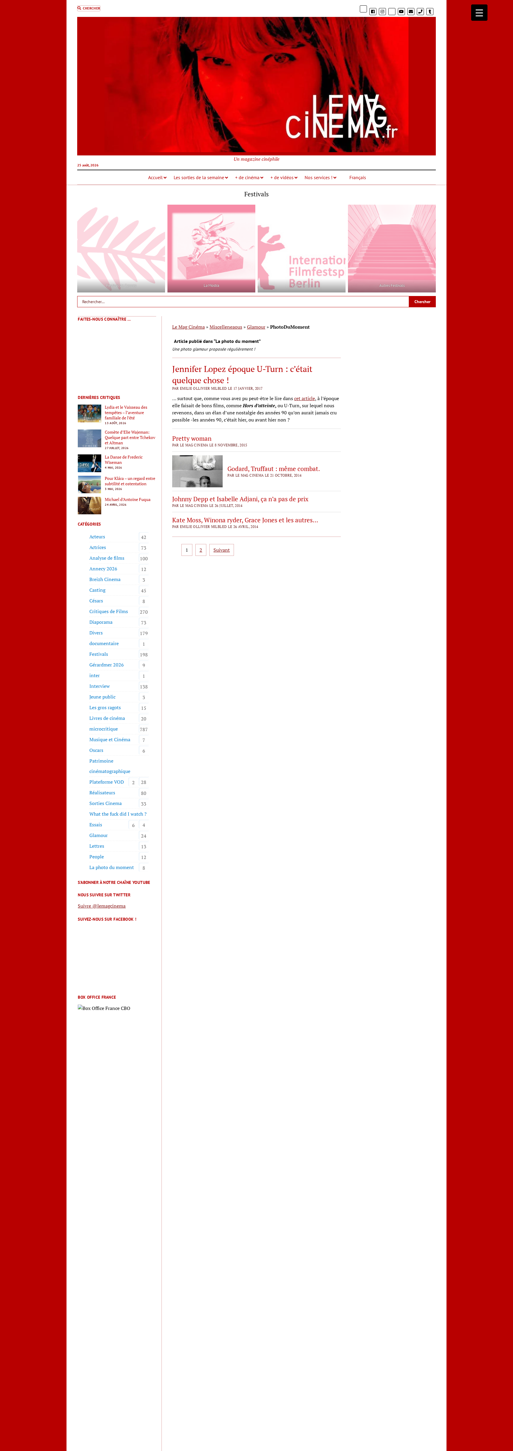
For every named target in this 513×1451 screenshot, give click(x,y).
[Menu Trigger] (479, 12)
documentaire (104, 643)
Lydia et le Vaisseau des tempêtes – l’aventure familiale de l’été (126, 413)
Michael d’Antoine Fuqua (128, 499)
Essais (95, 824)
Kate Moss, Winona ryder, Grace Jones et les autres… (245, 520)
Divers (96, 632)
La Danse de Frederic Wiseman (124, 459)
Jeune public (102, 696)
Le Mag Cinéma (188, 327)
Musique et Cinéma (109, 739)
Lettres (96, 846)
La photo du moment (111, 867)
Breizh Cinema (105, 579)
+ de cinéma (247, 177)
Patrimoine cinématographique (109, 766)
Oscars (96, 750)
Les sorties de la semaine (199, 177)
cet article (304, 398)
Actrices (97, 547)
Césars (96, 600)
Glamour (98, 835)
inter (94, 675)
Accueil (155, 177)
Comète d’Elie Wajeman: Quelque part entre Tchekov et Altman (130, 437)
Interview (99, 686)
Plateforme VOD (106, 782)
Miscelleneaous (226, 327)
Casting (97, 590)
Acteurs (97, 536)
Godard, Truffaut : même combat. (273, 468)
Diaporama (101, 622)
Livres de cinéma (107, 718)
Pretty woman (191, 438)
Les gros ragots (105, 707)
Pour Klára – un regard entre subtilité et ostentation (130, 481)
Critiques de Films (108, 611)
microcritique (103, 729)
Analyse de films (106, 558)
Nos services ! (318, 177)
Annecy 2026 (103, 568)
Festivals (98, 654)
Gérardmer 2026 (106, 664)
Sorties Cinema (105, 803)
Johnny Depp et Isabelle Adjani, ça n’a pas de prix (240, 499)
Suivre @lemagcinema (102, 906)
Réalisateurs (102, 792)
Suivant (221, 550)
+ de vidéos (282, 177)
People (96, 856)
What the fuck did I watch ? (118, 814)
